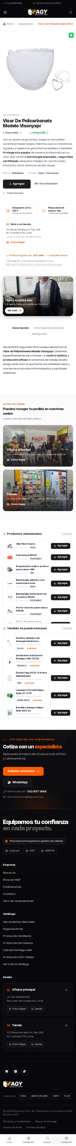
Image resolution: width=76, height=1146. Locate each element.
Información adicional (49, 328)
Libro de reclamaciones (18, 901)
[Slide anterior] (7, 296)
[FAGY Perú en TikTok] (24, 1071)
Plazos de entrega (45, 1122)
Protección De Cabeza (18, 943)
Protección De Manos (17, 936)
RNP (32, 851)
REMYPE (50, 851)
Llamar (37, 1009)
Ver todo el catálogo (16, 964)
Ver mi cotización (46, 184)
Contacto (9, 894)
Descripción (20, 328)
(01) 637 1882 (37, 791)
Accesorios (25, 24)
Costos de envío (12, 1128)
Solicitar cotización (21, 771)
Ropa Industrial (13, 929)
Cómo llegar (17, 242)
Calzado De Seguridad (17, 950)
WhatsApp (20, 782)
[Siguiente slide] (69, 296)
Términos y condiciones (17, 1122)
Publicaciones (12, 887)
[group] (38, 296)
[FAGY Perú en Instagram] (15, 1071)
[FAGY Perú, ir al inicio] (38, 12)
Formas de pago (35, 1128)
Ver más (13, 310)
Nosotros (9, 873)
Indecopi (14, 851)
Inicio (10, 24)
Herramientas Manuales (19, 922)
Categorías (39, 334)
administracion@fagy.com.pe (25, 797)
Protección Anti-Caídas (18, 957)
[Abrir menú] (5, 12)
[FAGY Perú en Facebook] (6, 1071)
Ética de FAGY (12, 880)
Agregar (19, 184)
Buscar (47, 1142)
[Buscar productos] (71, 12)
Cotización (66, 1142)
